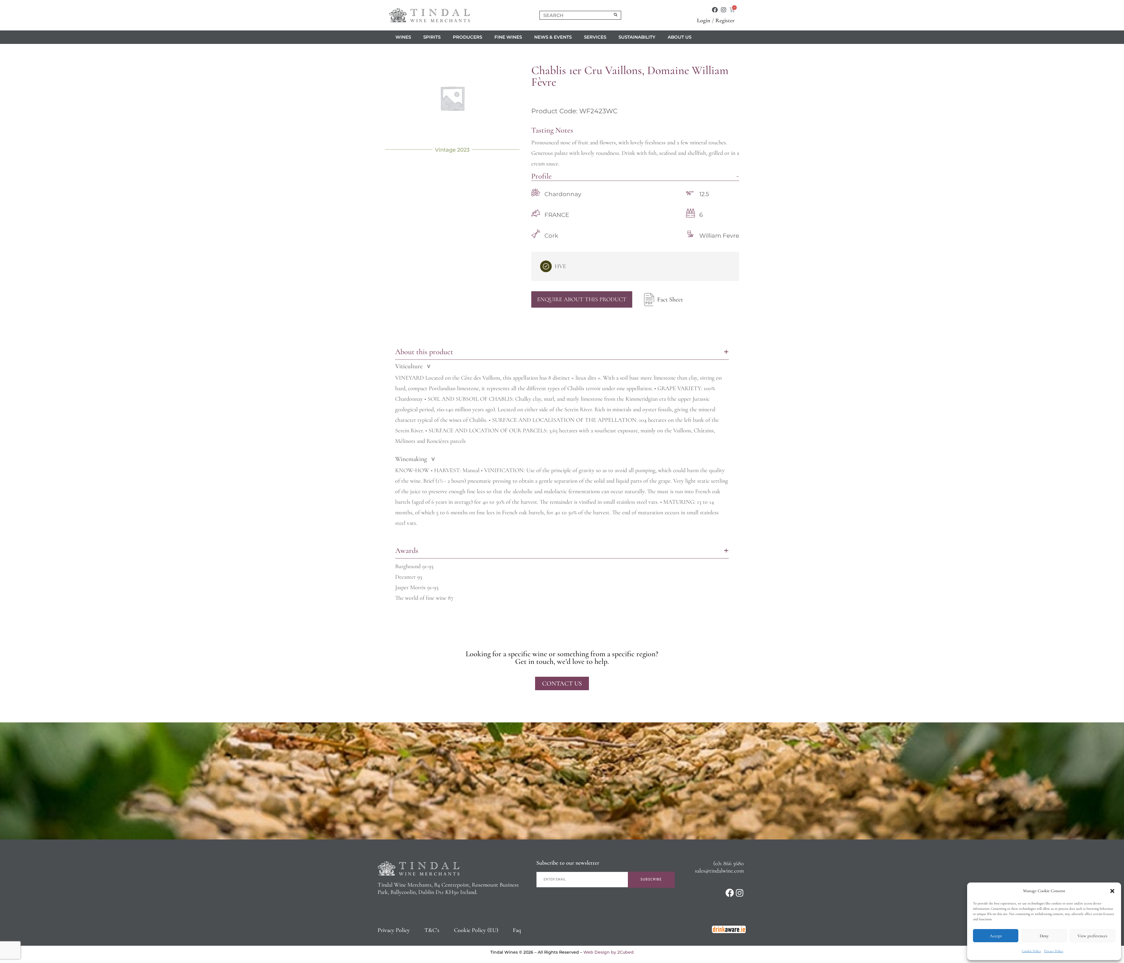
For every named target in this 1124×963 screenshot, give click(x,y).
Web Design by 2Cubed (608, 952)
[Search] (616, 15)
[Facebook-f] (715, 10)
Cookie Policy (1031, 951)
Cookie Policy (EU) (476, 930)
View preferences (1092, 935)
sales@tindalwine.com (719, 870)
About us (679, 37)
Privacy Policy (1053, 951)
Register (725, 20)
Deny (1044, 935)
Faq (517, 930)
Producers (467, 37)
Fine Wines (508, 37)
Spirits (432, 37)
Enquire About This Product (581, 299)
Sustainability (636, 37)
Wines (403, 37)
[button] (1112, 891)
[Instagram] (724, 10)
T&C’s (431, 930)
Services (595, 37)
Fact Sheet (670, 299)
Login (703, 20)
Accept (996, 935)
